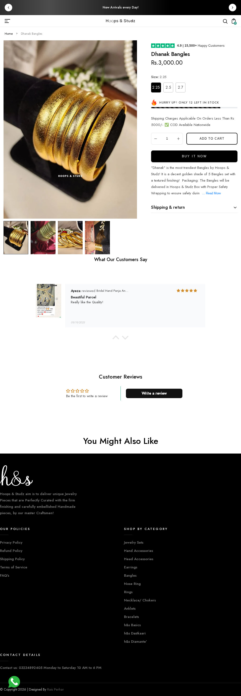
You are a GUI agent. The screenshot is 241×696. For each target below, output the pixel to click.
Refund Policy (11, 550)
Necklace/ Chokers (140, 600)
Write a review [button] (154, 393)
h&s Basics (132, 625)
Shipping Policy (12, 559)
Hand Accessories (138, 550)
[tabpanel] (17, 237)
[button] (115, 338)
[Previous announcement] (8, 7)
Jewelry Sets (133, 542)
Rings (128, 592)
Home (9, 33)
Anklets (130, 608)
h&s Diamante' (135, 641)
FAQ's (4, 575)
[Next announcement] (232, 7)
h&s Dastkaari (135, 633)
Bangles (130, 575)
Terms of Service (13, 567)
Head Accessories (138, 559)
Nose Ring (132, 583)
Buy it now (194, 156)
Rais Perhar (55, 689)
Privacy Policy (11, 542)
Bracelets (131, 616)
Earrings (130, 567)
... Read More (211, 193)
